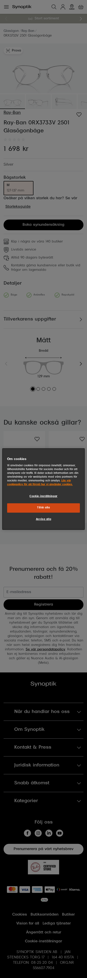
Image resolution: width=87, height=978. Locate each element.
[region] (43, 489)
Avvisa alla (43, 519)
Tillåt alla (43, 507)
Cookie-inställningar (43, 496)
